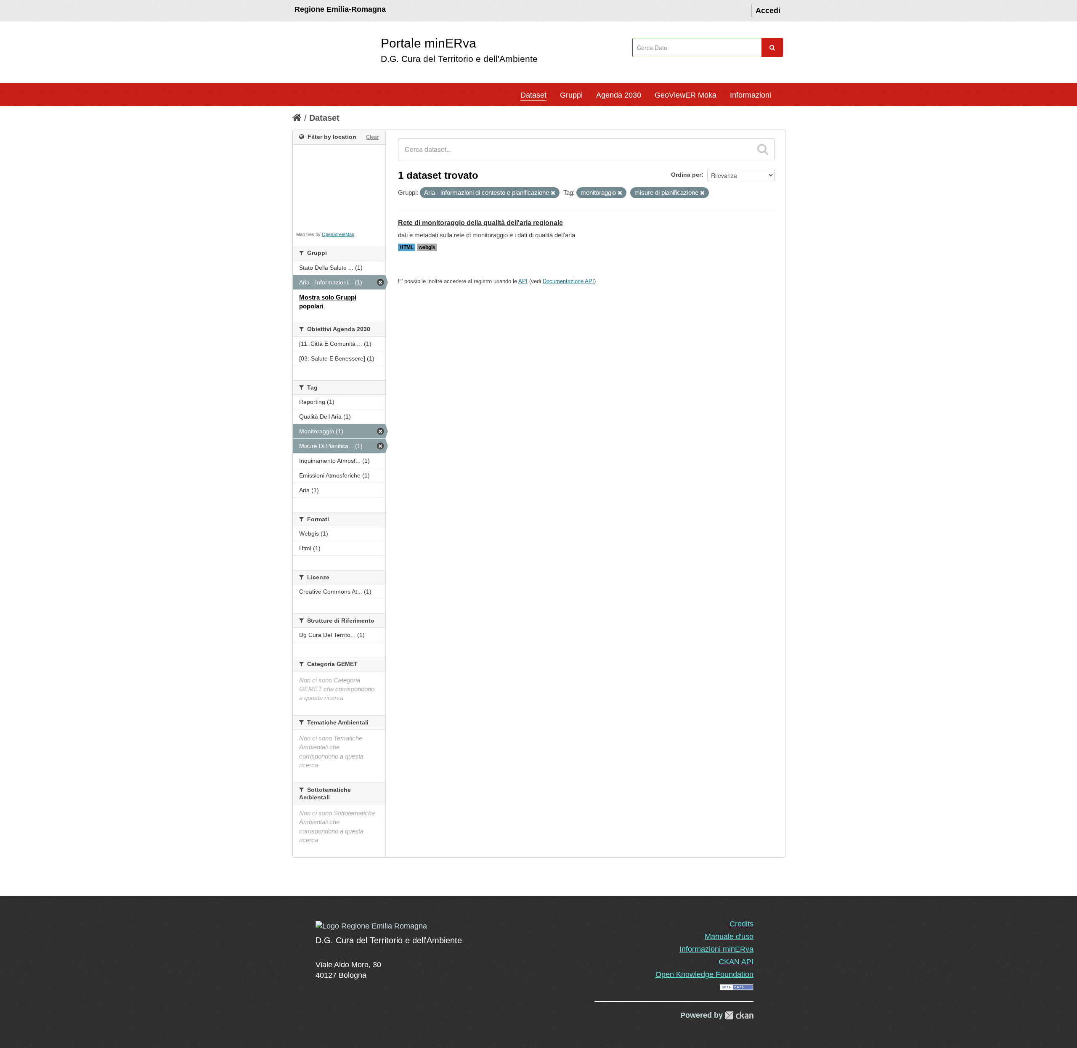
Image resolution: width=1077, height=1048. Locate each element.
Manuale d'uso (729, 936)
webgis (427, 247)
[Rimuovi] (553, 193)
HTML (407, 247)
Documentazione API (568, 281)
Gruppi (571, 95)
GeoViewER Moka (685, 95)
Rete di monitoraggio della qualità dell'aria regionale (480, 222)
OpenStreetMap (338, 234)
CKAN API (736, 962)
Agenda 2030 (618, 95)
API (523, 281)
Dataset (533, 95)
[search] (762, 149)
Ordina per (686, 174)
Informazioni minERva (716, 949)
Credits (741, 924)
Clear (372, 137)
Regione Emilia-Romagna (340, 9)
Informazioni (750, 95)
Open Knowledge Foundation (704, 974)
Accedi (768, 10)
